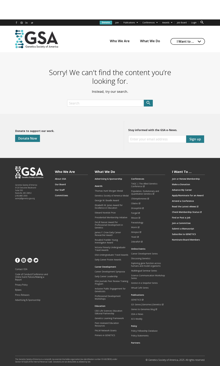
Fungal (134, 213)
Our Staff (60, 190)
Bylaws (18, 290)
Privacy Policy (21, 284)
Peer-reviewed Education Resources (107, 324)
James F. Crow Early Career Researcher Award (108, 233)
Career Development (105, 266)
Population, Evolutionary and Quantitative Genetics (145, 192)
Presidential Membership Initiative (111, 217)
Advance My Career (182, 190)
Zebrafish (135, 241)
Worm (134, 227)
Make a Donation (181, 184)
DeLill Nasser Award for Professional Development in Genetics (109, 225)
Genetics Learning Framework (109, 318)
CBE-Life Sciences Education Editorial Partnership (108, 312)
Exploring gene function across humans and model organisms (146, 264)
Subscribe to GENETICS (184, 234)
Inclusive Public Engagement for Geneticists (110, 290)
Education (100, 306)
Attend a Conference (183, 201)
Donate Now (27, 138)
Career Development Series (144, 253)
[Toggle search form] (202, 22)
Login (194, 22)
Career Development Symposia (110, 271)
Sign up (195, 139)
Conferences (148, 22)
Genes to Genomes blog (143, 309)
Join (117, 22)
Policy (134, 326)
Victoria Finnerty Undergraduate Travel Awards (110, 248)
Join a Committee (181, 223)
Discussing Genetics (140, 258)
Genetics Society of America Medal (112, 195)
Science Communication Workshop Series (148, 277)
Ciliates (134, 203)
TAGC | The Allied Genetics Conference (144, 185)
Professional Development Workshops (108, 297)
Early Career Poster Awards (108, 259)
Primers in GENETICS (105, 335)
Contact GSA (21, 269)
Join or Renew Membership (186, 179)
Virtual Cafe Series (140, 287)
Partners (135, 342)
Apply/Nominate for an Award (188, 195)
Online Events (138, 249)
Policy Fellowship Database (144, 331)
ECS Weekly (136, 319)
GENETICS (136, 299)
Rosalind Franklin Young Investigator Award (106, 241)
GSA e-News (137, 314)
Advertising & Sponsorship (27, 300)
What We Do (150, 41)
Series (144, 283)
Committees (61, 195)
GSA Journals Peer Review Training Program (111, 282)
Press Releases (22, 295)
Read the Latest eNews (184, 206)
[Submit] (148, 103)
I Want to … (185, 41)
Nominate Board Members (186, 239)
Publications (129, 22)
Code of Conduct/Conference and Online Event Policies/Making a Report (31, 277)
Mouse (134, 217)
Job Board (182, 22)
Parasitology (137, 222)
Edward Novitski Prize (105, 212)
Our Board (60, 184)
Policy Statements (140, 335)
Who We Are (120, 41)
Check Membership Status (185, 212)
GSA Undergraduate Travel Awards (111, 255)
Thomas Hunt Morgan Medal (109, 191)
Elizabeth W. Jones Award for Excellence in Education (109, 206)
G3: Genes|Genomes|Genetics (146, 304)
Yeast (133, 237)
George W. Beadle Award (107, 200)
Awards (165, 22)
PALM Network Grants (106, 330)
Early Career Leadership (106, 276)
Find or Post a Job (181, 217)
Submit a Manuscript (183, 228)
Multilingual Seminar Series (144, 270)
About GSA (60, 179)
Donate (106, 22)
